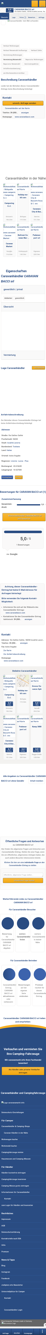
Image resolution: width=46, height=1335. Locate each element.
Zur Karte (7, 650)
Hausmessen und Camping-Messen (16, 1159)
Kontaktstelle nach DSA (11, 1239)
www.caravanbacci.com (24, 117)
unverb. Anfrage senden (24, 103)
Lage (13, 17)
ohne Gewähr (17, 781)
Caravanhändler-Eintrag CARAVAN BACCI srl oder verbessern (9, 993)
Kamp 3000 (36, 727)
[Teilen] (37, 1332)
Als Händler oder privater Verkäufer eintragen (24, 1071)
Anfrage (41, 17)
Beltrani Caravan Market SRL (23, 237)
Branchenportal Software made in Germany (16, 1322)
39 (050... (14, 113)
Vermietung (10, 355)
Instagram (5, 1272)
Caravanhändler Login (13, 1310)
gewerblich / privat (13, 289)
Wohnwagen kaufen (9, 1139)
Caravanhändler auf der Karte (17, 108)
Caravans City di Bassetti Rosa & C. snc (36, 211)
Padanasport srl (37, 236)
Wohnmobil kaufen (9, 1146)
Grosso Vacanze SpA (37, 687)
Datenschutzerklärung (10, 1232)
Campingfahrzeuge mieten (12, 1152)
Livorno (14, 461)
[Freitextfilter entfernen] (34, 3)
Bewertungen (32, 17)
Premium (41, 181)
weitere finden (23, 937)
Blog (3, 1266)
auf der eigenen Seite (24, 990)
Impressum (6, 1219)
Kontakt (19, 477)
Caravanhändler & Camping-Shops (15, 1126)
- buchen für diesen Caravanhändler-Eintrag (40, 990)
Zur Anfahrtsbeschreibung (14, 654)
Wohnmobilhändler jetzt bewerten (25, 517)
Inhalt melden (36, 781)
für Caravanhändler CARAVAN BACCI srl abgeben (8, 941)
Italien (9, 450)
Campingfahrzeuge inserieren (13, 1179)
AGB (3, 1226)
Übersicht (4, 17)
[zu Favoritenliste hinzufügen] (3, 22)
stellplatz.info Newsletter (12, 1285)
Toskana (16, 447)
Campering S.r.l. (9, 204)
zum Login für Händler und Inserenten (17, 1205)
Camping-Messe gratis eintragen (15, 1186)
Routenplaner (39, 368)
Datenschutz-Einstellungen (12, 1112)
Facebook (5, 1279)
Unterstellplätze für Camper (13, 1292)
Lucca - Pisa (23, 461)
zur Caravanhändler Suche (2, 10)
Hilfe (3, 1245)
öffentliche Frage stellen (23, 881)
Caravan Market (9, 245)
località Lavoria (13, 443)
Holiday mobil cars (23, 196)
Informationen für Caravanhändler (15, 1192)
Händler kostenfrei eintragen (13, 1173)
